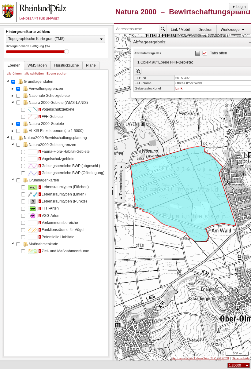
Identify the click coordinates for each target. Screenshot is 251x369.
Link (178, 88)
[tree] (56, 216)
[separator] (113, 193)
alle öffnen (14, 73)
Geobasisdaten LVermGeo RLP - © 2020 (200, 358)
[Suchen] (163, 29)
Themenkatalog (121, 182)
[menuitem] (180, 29)
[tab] (14, 65)
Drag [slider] (66, 51)
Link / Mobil (180, 29)
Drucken (205, 29)
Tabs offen (218, 53)
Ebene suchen (57, 73)
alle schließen (34, 73)
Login (241, 7)
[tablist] (56, 209)
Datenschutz (240, 358)
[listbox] (55, 39)
